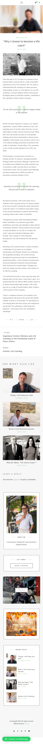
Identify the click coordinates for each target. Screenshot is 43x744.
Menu (21, 2)
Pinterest (25, 731)
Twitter (14, 731)
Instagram (21, 731)
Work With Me (21, 37)
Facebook (17, 731)
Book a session (21, 565)
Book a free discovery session (21, 429)
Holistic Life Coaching (26, 696)
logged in (16, 479)
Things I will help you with (21, 395)
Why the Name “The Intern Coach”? (21, 462)
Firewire (26, 724)
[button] (16, 739)
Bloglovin (29, 731)
